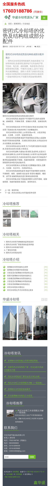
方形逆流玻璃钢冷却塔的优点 (18, 284)
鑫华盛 (39, 482)
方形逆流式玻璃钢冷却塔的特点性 (20, 272)
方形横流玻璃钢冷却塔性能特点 (19, 278)
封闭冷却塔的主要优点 (16, 287)
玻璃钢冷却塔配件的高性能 (17, 269)
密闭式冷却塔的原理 (14, 252)
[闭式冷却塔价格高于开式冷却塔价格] (25, 323)
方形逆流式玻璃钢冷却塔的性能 (19, 281)
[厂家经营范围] (34, 214)
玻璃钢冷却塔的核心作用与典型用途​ (22, 360)
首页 (10, 23)
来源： (39, 46)
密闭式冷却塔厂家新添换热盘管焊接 (20, 244)
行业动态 (26, 23)
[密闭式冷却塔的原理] (7, 223)
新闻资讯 (17, 23)
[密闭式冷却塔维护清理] (25, 214)
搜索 (32, 457)
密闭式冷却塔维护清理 (14, 247)
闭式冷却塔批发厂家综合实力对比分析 (23, 376)
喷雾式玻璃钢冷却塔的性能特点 (19, 275)
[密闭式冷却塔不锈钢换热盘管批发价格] (7, 214)
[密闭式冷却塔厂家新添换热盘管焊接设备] (16, 214)
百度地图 (19, 474)
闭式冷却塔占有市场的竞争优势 (24, 192)
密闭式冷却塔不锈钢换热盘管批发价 (20, 241)
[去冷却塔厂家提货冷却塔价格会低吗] (40, 323)
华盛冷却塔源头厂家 (25, 17)
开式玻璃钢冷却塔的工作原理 (19, 395)
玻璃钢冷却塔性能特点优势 (17, 267)
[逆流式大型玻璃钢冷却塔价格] (10, 323)
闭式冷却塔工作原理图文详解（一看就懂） (25, 382)
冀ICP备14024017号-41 (36, 471)
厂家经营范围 (11, 250)
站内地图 (9, 474)
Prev (42, 299)
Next (46, 299)
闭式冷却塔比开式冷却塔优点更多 (20, 290)
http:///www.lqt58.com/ (12, 477)
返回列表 (15, 190)
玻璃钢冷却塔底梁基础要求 (18, 389)
